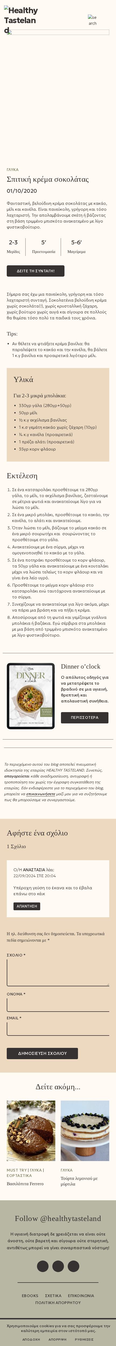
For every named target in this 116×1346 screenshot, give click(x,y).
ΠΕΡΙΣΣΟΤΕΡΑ (85, 717)
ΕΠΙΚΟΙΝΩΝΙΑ (81, 1295)
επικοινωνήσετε (40, 793)
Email (14, 1018)
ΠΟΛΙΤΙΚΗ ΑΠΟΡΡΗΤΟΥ (58, 1302)
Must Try (17, 1170)
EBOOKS (30, 1295)
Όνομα (16, 994)
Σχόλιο (16, 955)
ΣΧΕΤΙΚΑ (53, 1295)
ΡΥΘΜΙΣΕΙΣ (84, 1339)
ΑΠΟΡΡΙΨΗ (57, 1339)
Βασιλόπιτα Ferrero (25, 1183)
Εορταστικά (19, 1175)
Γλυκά (13, 169)
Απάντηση (27, 906)
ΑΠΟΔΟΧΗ (31, 1339)
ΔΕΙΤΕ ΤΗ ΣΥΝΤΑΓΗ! (36, 271)
